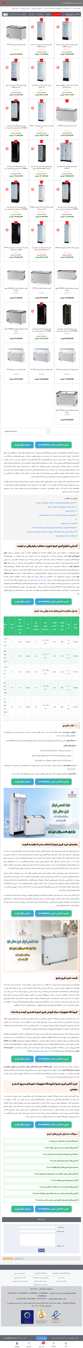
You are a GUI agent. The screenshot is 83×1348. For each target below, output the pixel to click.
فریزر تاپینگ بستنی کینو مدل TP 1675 (67, 369)
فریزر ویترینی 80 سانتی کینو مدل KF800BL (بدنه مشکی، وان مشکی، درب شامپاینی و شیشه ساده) (16, 167)
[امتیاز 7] (9, 1258)
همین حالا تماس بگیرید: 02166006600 (53, 444)
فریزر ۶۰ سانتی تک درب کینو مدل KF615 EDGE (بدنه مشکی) (16, 249)
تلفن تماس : (60, 1231)
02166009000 (43, 1293)
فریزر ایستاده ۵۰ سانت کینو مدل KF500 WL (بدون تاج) (41, 208)
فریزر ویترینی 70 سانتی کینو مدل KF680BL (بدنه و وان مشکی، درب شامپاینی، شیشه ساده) (41, 330)
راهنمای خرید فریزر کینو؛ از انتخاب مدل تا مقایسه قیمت (57, 515)
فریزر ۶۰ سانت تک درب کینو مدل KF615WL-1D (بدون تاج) (41, 249)
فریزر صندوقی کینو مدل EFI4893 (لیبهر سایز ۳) (16, 289)
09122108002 (31, 1299)
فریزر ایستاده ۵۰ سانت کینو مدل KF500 (67, 248)
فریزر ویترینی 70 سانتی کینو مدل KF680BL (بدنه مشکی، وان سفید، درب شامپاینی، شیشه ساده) (67, 208)
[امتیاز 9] (11, 1258)
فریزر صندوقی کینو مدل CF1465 (67, 126)
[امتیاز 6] (8, 1258)
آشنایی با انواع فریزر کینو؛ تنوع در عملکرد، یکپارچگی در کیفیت (55, 503)
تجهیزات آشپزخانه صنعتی (52, 8)
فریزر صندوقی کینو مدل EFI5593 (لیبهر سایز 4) (67, 289)
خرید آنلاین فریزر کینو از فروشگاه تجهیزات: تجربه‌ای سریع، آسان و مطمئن (51, 532)
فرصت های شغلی (20, 1278)
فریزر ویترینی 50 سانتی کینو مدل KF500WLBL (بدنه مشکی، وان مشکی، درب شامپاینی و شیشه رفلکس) (67, 330)
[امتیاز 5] (7, 1258)
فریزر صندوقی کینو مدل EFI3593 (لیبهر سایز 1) (16, 330)
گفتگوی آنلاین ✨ (41, 1338)
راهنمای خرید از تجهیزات (40, 1278)
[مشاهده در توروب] (27, 1323)
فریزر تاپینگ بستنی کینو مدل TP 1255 (41, 369)
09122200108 (21, 1299)
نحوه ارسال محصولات (40, 1285)
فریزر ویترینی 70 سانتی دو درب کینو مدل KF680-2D (16, 86)
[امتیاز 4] (6, 1258)
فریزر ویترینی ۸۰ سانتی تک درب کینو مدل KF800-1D (67, 46)
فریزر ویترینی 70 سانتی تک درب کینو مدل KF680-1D (41, 46)
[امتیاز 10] (12, 1258)
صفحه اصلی (77, 8)
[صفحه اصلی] (4, 3)
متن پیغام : (60, 1246)
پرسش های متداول (40, 1281)
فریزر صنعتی (25, 8)
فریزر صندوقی (48, 1051)
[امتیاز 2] (4, 1258)
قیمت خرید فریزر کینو (68, 523)
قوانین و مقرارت (61, 1281)
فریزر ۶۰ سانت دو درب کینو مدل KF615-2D (41, 127)
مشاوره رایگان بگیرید (22, 444)
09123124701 (41, 1299)
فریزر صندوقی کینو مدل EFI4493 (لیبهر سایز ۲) (67, 411)
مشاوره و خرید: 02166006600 (72, 3)
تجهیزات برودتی (37, 8)
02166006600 (22, 1293)
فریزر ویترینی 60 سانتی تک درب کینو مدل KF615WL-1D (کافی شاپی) (41, 167)
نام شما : (61, 1227)
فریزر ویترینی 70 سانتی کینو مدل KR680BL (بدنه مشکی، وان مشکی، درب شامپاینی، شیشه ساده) (16, 208)
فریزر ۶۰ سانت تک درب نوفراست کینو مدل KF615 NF (67, 86)
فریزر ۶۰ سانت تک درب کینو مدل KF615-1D (41, 86)
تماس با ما (61, 1278)
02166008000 (33, 1293)
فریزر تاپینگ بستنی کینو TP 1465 (16, 369)
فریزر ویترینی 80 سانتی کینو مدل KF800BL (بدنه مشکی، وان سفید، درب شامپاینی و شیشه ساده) (16, 127)
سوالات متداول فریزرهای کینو (65, 536)
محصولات (67, 8)
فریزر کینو (15, 8)
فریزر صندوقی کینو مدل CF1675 (41, 288)
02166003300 (12, 1293)
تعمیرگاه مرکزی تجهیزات (20, 1281)
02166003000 (41, 1296)
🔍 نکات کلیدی (70, 511)
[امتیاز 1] (3, 1258)
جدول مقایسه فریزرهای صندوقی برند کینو (61, 507)
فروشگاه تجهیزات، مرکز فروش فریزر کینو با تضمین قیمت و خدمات (53, 527)
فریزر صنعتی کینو (40, 580)
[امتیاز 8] (10, 1258)
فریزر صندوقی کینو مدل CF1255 (16, 45)
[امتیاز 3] (5, 1258)
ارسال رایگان (67, 49)
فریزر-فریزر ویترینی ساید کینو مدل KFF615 (67, 167)
